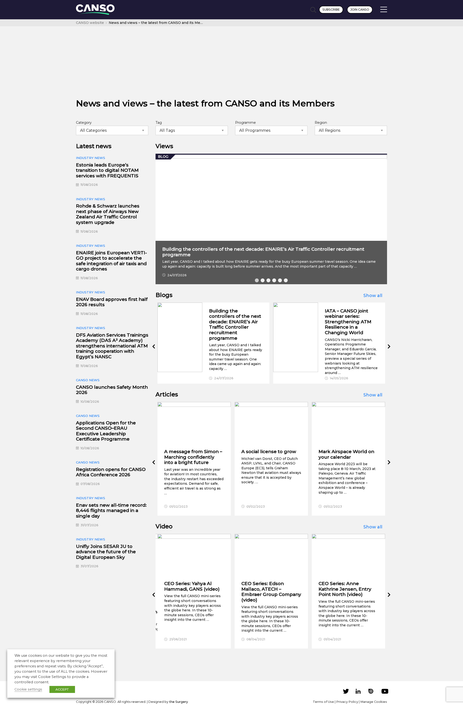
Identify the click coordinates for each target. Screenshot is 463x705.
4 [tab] (274, 280)
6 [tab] (286, 280)
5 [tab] (280, 280)
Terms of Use (323, 702)
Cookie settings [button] (28, 689)
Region (321, 122)
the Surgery (178, 702)
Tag (159, 122)
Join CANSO (359, 9)
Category (84, 122)
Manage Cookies (373, 702)
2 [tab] (263, 280)
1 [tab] (257, 280)
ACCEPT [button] (62, 689)
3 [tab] (268, 280)
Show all (372, 295)
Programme (245, 122)
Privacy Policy (347, 702)
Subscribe (331, 9)
